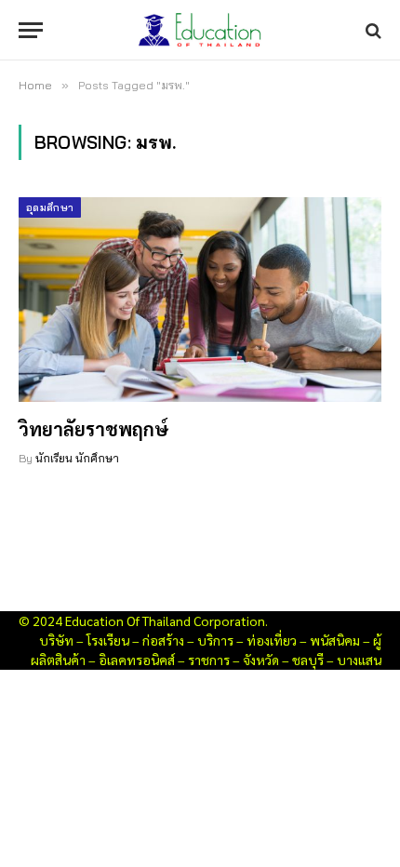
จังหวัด (261, 659)
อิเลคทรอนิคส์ (137, 659)
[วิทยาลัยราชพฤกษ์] (200, 299)
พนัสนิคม (335, 640)
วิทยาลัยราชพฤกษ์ (93, 429)
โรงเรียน (108, 640)
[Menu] (31, 30)
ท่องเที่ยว (272, 640)
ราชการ (209, 659)
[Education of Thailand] (200, 30)
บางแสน (359, 659)
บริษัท (56, 640)
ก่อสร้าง (163, 640)
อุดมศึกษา (49, 207)
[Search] (371, 30)
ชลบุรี (308, 659)
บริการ (215, 640)
